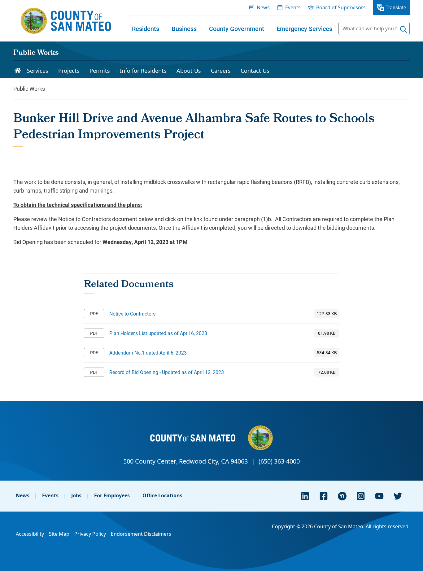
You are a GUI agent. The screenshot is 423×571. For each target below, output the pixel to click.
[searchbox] (374, 28)
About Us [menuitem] (189, 70)
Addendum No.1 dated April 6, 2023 (148, 352)
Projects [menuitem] (69, 70)
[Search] (403, 29)
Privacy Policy (90, 533)
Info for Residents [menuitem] (143, 70)
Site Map (59, 533)
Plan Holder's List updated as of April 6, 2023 (158, 333)
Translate (396, 7)
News (22, 495)
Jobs (76, 495)
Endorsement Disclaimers (141, 533)
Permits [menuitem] (99, 70)
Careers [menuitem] (221, 70)
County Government (236, 28)
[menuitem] (145, 28)
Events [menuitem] (293, 7)
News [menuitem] (263, 7)
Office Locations (162, 495)
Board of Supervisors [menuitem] (341, 7)
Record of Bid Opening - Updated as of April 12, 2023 (166, 372)
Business (184, 28)
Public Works (36, 53)
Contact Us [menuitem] (255, 70)
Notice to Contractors (132, 313)
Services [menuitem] (37, 70)
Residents (145, 28)
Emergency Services (304, 28)
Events (50, 495)
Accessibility (30, 533)
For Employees (112, 495)
